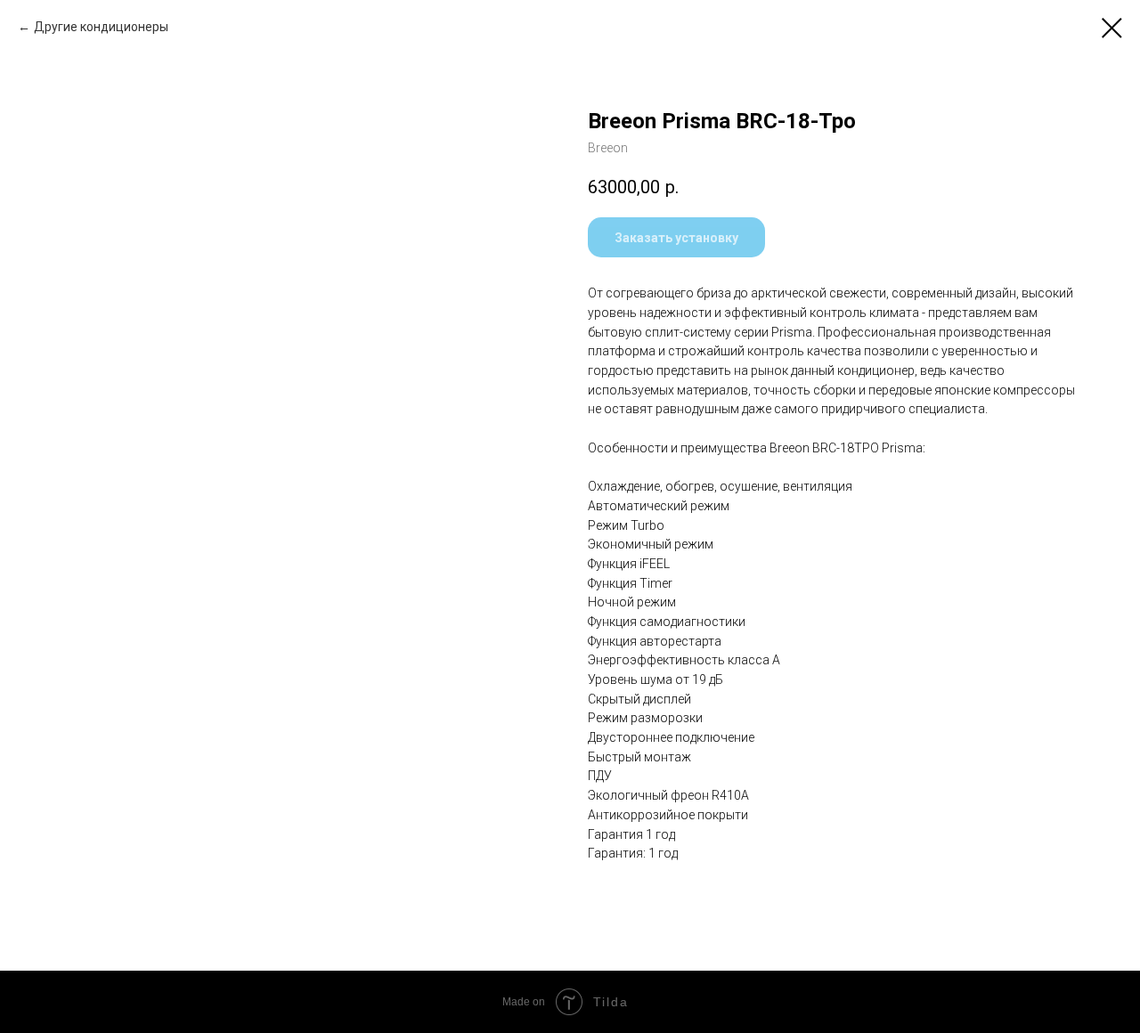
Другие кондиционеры (101, 27)
